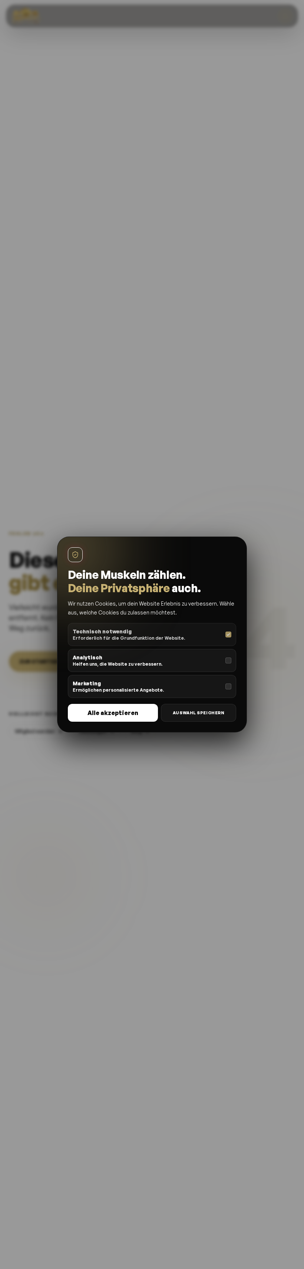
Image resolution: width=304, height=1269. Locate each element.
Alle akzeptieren (112, 713)
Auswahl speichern (198, 712)
